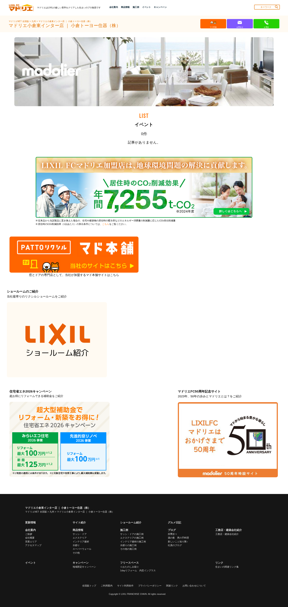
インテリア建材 (81, 541)
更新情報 (30, 522)
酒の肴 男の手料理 (178, 537)
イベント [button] (146, 7)
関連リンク (172, 585)
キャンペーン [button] (160, 7)
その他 (76, 552)
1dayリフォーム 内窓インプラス (138, 570)
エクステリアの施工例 (132, 537)
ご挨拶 (28, 534)
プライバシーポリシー (150, 585)
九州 (34, 21)
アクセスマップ (33, 545)
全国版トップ (89, 585)
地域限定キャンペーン (84, 566)
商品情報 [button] (125, 7)
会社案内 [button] (113, 7)
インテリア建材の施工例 (133, 541)
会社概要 (29, 537)
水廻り (76, 545)
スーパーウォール (82, 549)
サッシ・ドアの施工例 (132, 534)
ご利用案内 (106, 585)
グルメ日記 (174, 522)
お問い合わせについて (194, 585)
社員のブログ (175, 545)
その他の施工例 (128, 549)
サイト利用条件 (125, 585)
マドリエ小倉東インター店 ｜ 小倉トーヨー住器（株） (65, 21)
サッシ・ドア (80, 534)
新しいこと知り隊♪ (178, 541)
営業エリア (31, 541)
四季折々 (172, 534)
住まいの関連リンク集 (227, 566)
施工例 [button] (136, 7)
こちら (105, 224)
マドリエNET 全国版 (19, 21)
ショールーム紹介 (131, 522)
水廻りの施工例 (128, 545)
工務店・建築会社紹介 (227, 534)
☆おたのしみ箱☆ (129, 566)
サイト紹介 (79, 522)
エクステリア (80, 537)
